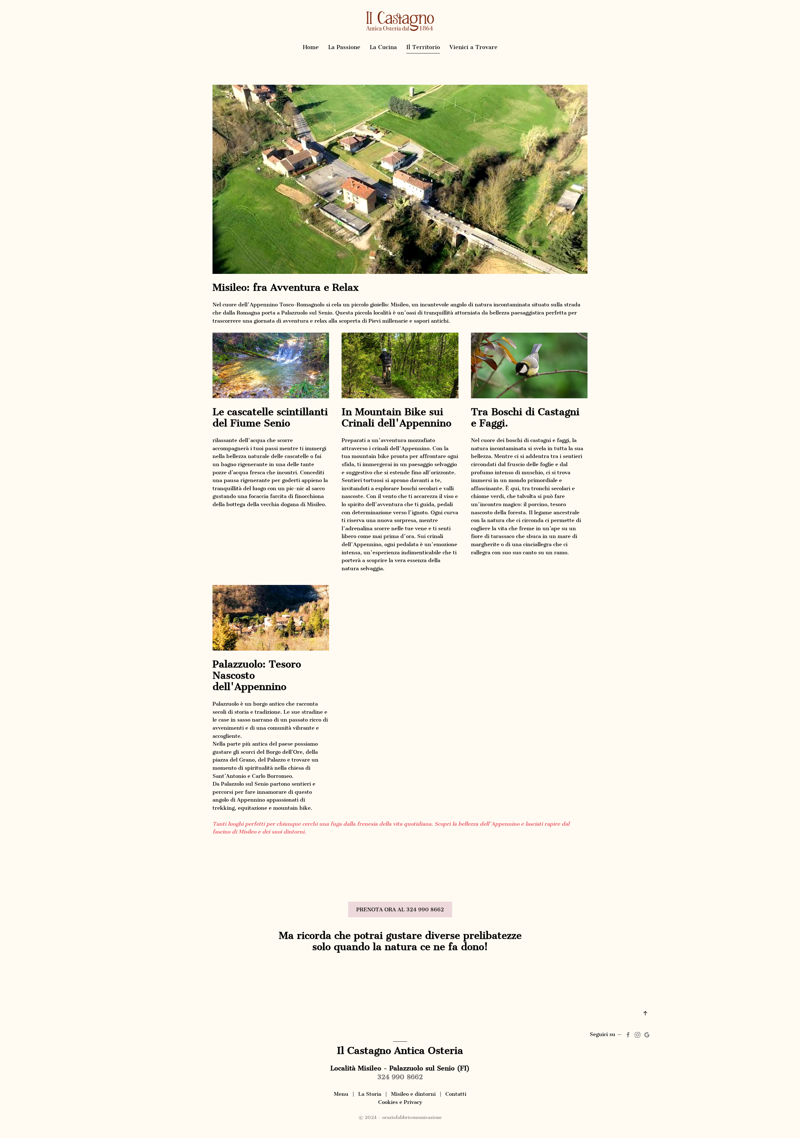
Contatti (455, 1094)
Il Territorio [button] (423, 47)
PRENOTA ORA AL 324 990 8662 (400, 909)
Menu (341, 1094)
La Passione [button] (344, 47)
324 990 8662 (400, 1077)
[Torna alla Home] (400, 21)
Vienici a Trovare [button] (473, 47)
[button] (645, 1013)
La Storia (369, 1094)
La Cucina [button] (383, 47)
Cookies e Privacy (400, 1102)
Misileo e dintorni (413, 1094)
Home (311, 47)
